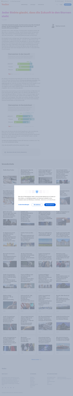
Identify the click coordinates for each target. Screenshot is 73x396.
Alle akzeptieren (50, 204)
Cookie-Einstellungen (23, 204)
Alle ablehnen (37, 204)
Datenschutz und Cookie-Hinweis (48, 199)
